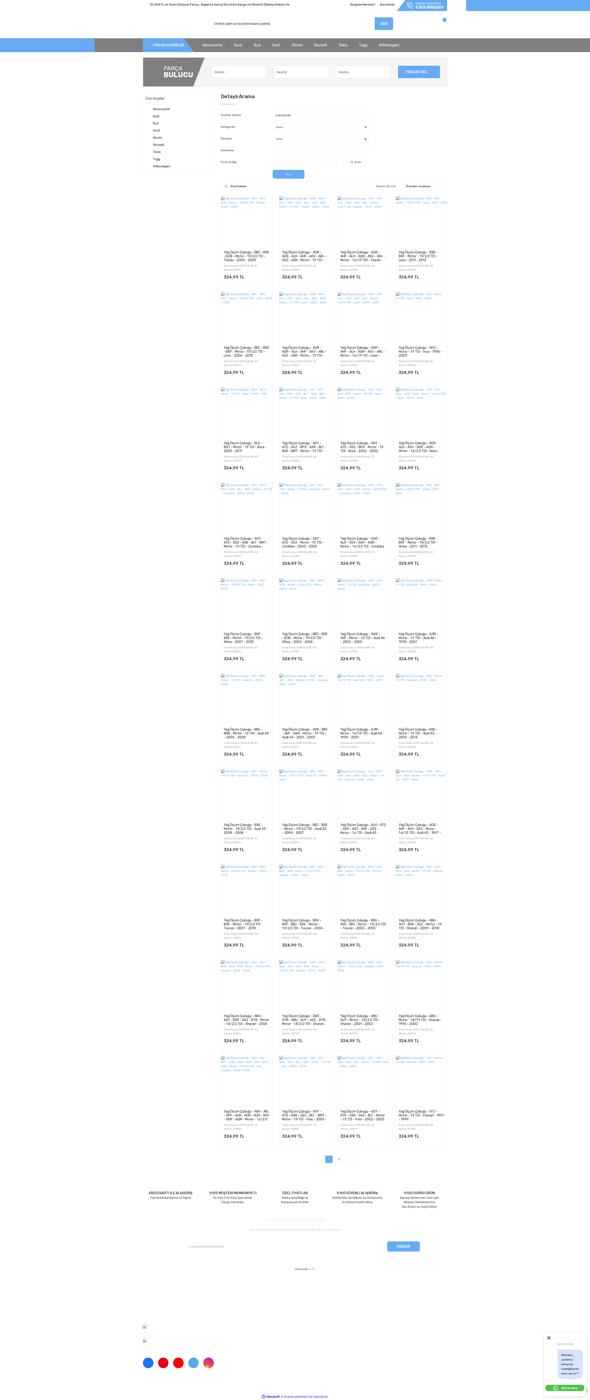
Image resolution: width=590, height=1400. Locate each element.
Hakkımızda (151, 1283)
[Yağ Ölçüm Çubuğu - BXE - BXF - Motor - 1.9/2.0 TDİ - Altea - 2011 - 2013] (421, 508)
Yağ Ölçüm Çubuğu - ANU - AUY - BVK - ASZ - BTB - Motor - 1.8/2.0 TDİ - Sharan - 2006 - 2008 (246, 1020)
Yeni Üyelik (228, 1283)
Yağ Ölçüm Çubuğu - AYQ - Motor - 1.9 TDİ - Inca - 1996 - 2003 (420, 351)
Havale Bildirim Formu (333, 1307)
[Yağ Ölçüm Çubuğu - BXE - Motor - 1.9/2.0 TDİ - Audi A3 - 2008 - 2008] (246, 794)
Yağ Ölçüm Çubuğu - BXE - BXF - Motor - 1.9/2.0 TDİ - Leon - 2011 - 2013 (418, 256)
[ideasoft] (271, 1396)
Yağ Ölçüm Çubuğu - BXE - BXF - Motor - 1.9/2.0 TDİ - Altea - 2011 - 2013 (418, 542)
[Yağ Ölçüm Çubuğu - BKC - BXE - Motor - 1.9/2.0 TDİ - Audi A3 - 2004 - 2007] (304, 794)
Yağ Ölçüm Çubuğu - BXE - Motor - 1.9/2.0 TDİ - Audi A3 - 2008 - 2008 (246, 829)
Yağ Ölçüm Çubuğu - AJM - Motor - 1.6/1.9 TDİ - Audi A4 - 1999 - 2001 (362, 733)
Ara (288, 174)
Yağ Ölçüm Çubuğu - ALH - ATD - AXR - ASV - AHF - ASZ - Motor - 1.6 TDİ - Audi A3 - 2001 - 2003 (363, 829)
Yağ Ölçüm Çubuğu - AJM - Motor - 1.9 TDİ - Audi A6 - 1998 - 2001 (418, 638)
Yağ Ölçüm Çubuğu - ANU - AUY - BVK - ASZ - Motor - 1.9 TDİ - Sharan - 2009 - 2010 (420, 924)
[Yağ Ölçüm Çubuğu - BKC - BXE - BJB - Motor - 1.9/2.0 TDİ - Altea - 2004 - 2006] (304, 603)
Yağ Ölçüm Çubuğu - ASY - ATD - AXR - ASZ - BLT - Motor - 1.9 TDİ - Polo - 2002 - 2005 (362, 1115)
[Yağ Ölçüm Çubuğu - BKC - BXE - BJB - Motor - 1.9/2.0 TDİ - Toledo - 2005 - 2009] (246, 221)
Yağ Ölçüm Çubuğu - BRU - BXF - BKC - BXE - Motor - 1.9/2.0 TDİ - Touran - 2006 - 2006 (303, 924)
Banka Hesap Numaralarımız (163, 1307)
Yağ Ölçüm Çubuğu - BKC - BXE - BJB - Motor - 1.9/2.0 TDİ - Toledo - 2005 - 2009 (246, 256)
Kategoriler (228, 126)
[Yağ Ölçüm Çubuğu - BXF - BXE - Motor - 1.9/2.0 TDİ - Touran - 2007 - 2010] (246, 890)
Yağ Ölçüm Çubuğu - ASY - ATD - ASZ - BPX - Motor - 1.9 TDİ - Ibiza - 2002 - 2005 (362, 447)
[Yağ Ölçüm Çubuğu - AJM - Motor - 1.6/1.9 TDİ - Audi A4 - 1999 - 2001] (363, 699)
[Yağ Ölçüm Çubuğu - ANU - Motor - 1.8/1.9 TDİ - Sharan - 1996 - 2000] (421, 985)
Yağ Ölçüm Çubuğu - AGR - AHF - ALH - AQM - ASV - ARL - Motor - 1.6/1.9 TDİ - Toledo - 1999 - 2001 (362, 256)
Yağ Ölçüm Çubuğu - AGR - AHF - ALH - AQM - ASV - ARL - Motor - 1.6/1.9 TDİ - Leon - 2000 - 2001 (362, 351)
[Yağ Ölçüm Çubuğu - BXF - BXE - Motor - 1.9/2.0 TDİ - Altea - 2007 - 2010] (246, 603)
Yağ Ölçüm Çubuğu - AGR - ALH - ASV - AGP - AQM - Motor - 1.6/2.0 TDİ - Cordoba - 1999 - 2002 (362, 542)
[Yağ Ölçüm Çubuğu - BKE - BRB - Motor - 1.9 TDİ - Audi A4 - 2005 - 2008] (246, 699)
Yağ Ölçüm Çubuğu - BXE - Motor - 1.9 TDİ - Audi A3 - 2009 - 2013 (418, 733)
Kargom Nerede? (362, 4)
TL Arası (355, 162)
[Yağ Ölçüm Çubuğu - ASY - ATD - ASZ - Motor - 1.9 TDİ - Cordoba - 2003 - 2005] (304, 508)
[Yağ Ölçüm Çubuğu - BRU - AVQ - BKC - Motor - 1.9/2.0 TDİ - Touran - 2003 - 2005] (363, 890)
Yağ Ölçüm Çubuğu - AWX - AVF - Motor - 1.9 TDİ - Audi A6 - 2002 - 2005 (362, 638)
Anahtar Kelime (231, 115)
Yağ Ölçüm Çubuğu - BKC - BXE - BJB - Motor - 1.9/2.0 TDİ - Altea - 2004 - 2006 (304, 638)
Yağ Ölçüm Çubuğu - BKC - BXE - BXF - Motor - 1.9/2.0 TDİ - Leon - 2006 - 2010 (246, 351)
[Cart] (439, 24)
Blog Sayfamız (153, 1315)
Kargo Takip (229, 1299)
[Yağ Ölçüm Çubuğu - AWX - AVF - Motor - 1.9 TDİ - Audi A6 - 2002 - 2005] (363, 603)
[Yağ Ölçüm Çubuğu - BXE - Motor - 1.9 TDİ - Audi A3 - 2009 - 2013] (421, 699)
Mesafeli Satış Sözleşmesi (336, 1283)
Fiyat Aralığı (228, 162)
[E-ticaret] (294, 1396)
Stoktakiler (238, 186)
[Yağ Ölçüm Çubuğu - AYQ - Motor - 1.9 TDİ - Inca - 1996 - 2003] (421, 317)
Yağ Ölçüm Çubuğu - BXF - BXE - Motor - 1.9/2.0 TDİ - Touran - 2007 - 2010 (243, 924)
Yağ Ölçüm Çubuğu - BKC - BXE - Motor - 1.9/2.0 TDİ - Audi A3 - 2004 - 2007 (304, 829)
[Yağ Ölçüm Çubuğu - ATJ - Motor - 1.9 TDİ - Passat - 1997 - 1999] (421, 1081)
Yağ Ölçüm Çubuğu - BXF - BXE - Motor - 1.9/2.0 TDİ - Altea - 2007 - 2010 (243, 638)
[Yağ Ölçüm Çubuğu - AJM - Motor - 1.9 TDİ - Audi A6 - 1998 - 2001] (421, 603)
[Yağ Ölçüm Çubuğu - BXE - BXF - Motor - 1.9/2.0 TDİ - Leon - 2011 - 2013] (421, 221)
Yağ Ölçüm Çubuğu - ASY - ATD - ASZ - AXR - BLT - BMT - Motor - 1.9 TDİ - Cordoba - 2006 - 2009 (246, 542)
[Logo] (164, 24)
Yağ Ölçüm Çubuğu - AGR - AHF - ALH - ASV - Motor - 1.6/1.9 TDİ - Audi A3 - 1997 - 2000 (420, 829)
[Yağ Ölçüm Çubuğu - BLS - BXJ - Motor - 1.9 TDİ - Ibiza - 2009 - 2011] (246, 413)
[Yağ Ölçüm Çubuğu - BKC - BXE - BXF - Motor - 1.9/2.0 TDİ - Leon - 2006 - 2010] (246, 317)
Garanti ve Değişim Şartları (337, 1291)
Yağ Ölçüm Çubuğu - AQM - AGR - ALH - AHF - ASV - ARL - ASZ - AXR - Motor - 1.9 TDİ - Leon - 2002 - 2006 (304, 351)
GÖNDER (403, 1247)
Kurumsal (387, 4)
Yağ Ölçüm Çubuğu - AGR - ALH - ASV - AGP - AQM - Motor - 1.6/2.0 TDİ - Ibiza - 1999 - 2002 (419, 447)
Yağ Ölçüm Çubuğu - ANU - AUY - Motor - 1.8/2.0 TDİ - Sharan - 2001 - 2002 (360, 1020)
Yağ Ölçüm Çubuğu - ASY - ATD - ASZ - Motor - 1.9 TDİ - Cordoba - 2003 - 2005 (303, 542)
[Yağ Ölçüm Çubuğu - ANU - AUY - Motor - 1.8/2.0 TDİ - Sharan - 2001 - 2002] (363, 985)
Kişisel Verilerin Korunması (336, 1299)
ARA (384, 23)
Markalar (226, 138)
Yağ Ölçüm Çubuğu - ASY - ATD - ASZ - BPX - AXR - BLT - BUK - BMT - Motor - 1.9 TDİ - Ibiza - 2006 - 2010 (304, 447)
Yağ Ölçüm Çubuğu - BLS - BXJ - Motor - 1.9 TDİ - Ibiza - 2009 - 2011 (245, 447)
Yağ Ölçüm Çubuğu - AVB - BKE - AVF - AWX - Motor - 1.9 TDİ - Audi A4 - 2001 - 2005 (304, 733)
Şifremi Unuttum (232, 1291)
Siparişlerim (151, 1299)
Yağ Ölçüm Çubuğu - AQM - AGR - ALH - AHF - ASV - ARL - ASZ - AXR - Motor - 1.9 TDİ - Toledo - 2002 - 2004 (304, 256)
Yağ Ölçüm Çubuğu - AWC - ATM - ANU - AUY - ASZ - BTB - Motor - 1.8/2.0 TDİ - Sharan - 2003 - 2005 (304, 1020)
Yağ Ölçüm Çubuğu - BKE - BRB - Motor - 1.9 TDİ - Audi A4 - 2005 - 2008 (246, 733)
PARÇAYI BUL (417, 72)
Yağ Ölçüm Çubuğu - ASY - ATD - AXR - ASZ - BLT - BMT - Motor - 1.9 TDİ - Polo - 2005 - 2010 (304, 1115)
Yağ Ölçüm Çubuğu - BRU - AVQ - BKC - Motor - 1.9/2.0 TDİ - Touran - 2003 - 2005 (363, 924)
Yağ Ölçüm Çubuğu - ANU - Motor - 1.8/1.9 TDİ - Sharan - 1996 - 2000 (420, 1020)
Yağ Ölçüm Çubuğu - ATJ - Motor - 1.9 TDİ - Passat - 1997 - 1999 (421, 1115)
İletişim (148, 1291)
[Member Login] (414, 24)
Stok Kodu (227, 150)
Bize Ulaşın (228, 1307)
